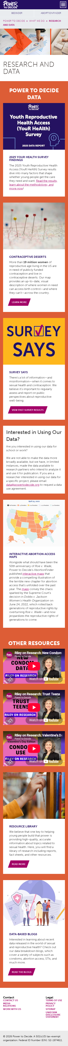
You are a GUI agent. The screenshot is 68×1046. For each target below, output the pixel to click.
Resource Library (23, 826)
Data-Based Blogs (23, 934)
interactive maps (33, 573)
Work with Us (12, 1009)
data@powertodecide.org (22, 484)
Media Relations (9, 1004)
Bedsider (16, 13)
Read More (18, 864)
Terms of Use (54, 1000)
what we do (37, 21)
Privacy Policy (50, 1004)
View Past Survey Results (28, 410)
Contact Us (10, 1000)
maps (25, 589)
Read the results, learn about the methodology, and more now (33, 184)
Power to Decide (14, 21)
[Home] (11, 4)
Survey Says (18, 372)
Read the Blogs (21, 972)
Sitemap (50, 1009)
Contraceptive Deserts (27, 257)
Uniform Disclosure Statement (53, 1014)
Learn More (19, 302)
